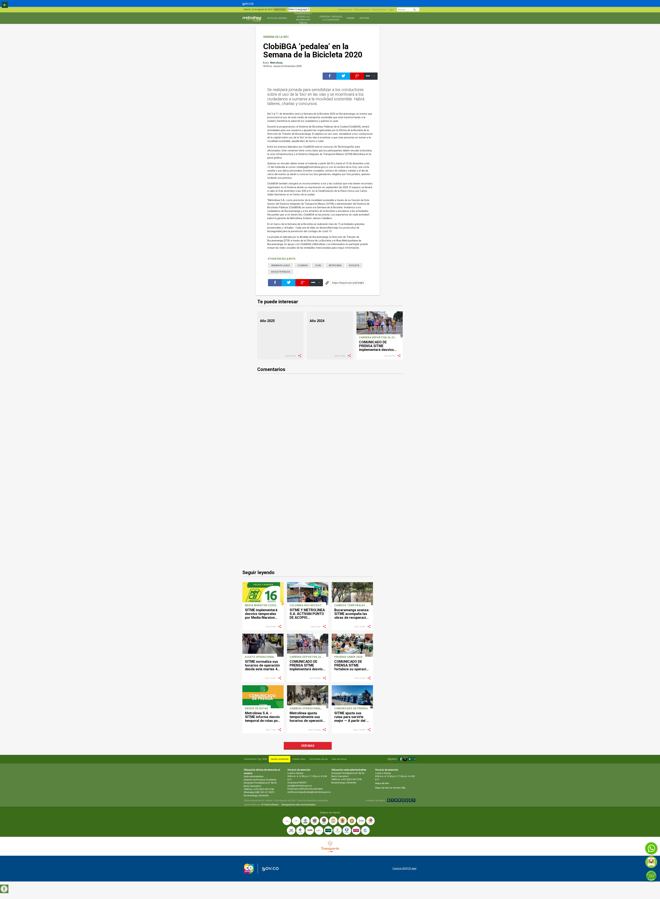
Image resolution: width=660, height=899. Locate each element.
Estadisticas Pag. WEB (255, 759)
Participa (364, 18)
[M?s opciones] (371, 77)
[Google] (357, 77)
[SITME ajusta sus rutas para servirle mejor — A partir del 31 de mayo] (352, 696)
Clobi (318, 265)
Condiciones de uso (318, 759)
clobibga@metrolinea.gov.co (312, 167)
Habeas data (298, 759)
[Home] (252, 20)
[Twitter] (343, 77)
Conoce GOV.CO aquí (404, 868)
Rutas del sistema (277, 18)
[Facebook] (329, 77)
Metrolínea (335, 265)
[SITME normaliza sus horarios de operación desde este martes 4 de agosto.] (263, 645)
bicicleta (354, 265)
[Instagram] (414, 758)
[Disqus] (330, 426)
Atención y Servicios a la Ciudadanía (331, 18)
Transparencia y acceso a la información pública (303, 18)
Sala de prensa (362, 9)
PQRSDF (351, 18)
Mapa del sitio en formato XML (390, 787)
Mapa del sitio (379, 9)
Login (391, 9)
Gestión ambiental (279, 759)
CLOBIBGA (302, 265)
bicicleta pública (280, 272)
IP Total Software (270, 804)
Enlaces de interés (330, 812)
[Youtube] (410, 758)
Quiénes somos (345, 9)
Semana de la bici (275, 36)
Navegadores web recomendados (299, 804)
